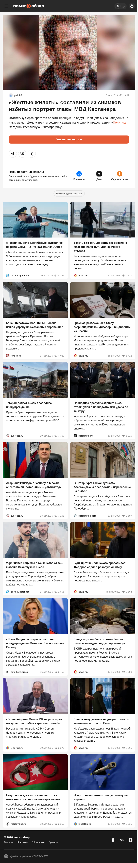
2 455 (61, 672)
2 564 (129, 592)
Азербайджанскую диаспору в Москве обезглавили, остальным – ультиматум (33, 485)
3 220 (129, 435)
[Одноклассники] (113, 840)
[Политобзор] (28, 6)
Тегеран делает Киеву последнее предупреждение (29, 405)
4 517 (129, 275)
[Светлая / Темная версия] (120, 6)
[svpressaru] (8, 436)
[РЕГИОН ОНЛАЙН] (75, 276)
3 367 (61, 435)
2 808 (61, 592)
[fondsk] (8, 356)
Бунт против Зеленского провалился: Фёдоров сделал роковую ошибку (100, 565)
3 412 (129, 355)
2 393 (129, 672)
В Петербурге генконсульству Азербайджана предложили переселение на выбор (102, 487)
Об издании (38, 842)
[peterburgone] (75, 436)
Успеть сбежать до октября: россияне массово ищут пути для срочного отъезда (100, 247)
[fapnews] (10, 95)
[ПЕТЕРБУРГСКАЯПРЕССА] (8, 672)
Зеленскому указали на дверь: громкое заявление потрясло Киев (101, 721)
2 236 (129, 824)
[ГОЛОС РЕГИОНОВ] (8, 824)
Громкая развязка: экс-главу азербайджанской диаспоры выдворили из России (102, 327)
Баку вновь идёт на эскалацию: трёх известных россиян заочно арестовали (33, 797)
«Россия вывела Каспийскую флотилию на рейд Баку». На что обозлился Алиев (34, 245)
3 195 (61, 515)
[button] (13, 154)
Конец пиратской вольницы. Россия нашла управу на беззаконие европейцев (34, 325)
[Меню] (6, 6)
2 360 (61, 824)
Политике (119, 122)
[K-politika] (8, 748)
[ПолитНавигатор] (8, 276)
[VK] (121, 840)
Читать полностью (69, 139)
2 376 (61, 748)
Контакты (23, 842)
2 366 (129, 748)
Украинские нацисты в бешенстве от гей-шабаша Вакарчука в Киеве (34, 565)
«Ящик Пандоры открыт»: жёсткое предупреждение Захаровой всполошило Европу (35, 643)
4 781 (61, 275)
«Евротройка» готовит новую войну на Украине (101, 797)
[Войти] (132, 6)
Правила (53, 842)
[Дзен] (130, 840)
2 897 (129, 515)
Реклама (8, 842)
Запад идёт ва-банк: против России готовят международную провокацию (100, 641)
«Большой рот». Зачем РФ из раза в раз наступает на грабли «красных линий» (34, 721)
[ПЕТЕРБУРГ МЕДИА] (75, 516)
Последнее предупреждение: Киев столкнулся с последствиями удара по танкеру (101, 407)
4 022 (61, 355)
